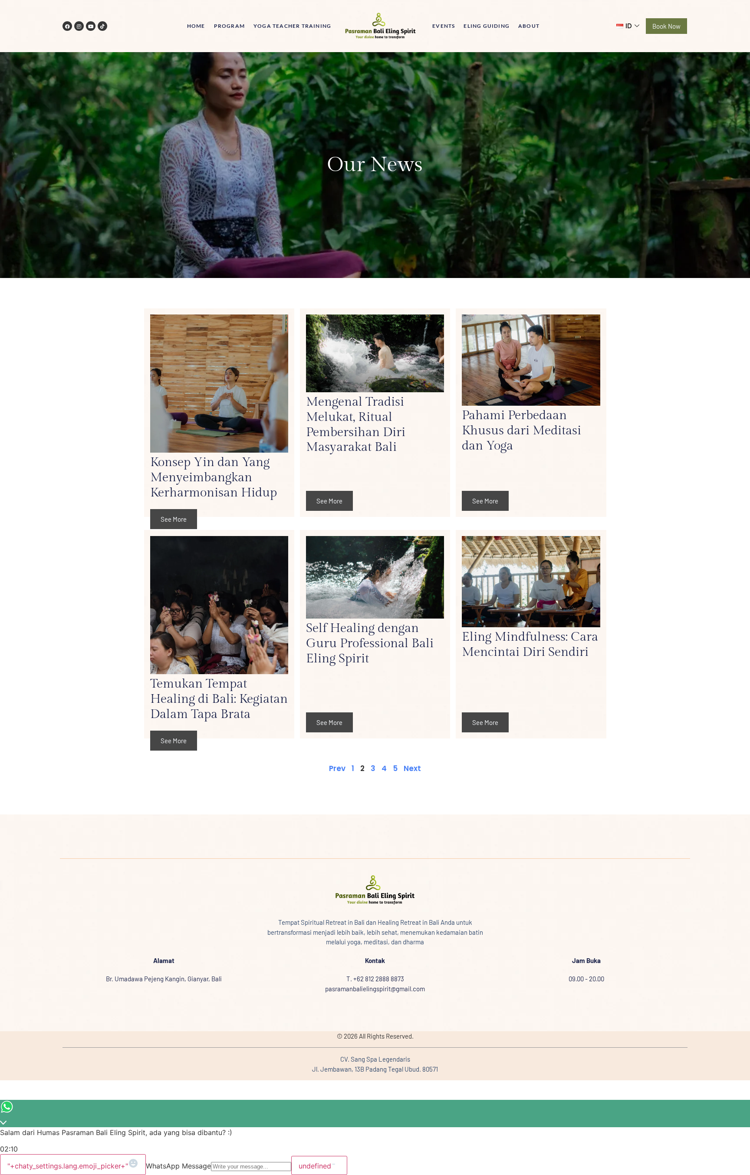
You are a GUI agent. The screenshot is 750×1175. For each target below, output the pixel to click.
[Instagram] (79, 26)
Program (229, 26)
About (528, 26)
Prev (337, 768)
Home (196, 26)
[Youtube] (90, 26)
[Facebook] (67, 26)
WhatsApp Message (178, 1166)
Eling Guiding (487, 26)
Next (412, 768)
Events (443, 26)
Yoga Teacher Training (292, 26)
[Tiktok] (102, 26)
